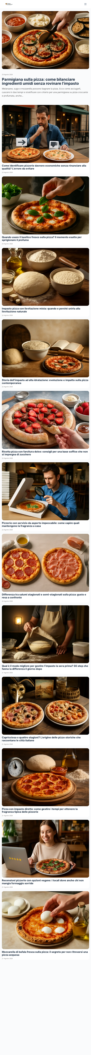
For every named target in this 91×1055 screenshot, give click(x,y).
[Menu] (85, 4)
